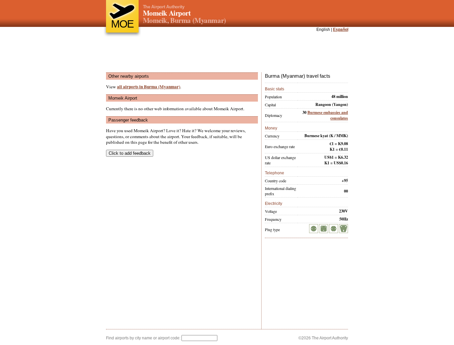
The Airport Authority (163, 6)
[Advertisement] (227, 53)
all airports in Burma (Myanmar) (148, 86)
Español (340, 29)
